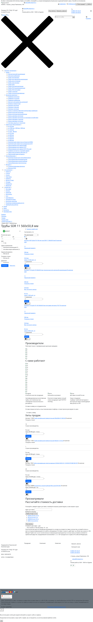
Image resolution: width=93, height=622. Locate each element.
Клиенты (8, 178)
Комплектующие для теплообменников (19, 157)
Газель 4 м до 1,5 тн (31, 513)
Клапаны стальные (13, 107)
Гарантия (8, 192)
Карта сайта (44, 581)
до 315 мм (11, 133)
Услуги (8, 175)
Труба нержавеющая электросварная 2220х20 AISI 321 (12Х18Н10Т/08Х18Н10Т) (55, 463)
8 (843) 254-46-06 (76, 12)
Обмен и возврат (61, 564)
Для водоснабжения (14, 76)
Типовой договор (11, 199)
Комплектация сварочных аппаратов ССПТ (20, 144)
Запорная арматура (11, 95)
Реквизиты (9, 184)
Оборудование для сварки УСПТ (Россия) (19, 149)
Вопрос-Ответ (10, 180)
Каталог (43, 547)
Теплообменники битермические (17, 159)
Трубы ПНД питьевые (14, 90)
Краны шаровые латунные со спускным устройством (23, 117)
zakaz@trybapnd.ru (30, 2)
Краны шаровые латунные (15, 116)
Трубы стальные (12, 91)
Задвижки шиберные (14, 100)
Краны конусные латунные (15, 112)
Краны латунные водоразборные (17, 114)
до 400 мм (11, 135)
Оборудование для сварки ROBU (17, 145)
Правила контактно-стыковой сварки (18, 151)
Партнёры (9, 177)
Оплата (8, 191)
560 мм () (6, 254)
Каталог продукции (10, 70)
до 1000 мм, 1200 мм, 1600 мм (16, 128)
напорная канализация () (10, 247)
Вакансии (8, 185)
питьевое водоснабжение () (11, 249)
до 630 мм (11, 138)
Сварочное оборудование (13, 124)
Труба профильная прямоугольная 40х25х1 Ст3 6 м (49, 440)
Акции (5, 206)
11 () (4, 243)
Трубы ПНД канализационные (16, 88)
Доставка (8, 189)
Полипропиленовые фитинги (16, 166)
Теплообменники (11, 156)
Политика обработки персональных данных (62, 583)
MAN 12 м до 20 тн (33, 521)
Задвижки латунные (13, 97)
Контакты (6, 210)
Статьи (8, 173)
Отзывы (8, 182)
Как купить (9, 194)
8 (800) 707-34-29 (76, 11)
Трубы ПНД (11, 84)
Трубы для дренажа (13, 77)
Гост (7, 196)
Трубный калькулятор (12, 204)
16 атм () (6, 262)
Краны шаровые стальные (15, 119)
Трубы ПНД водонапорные (15, 86)
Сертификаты (10, 198)
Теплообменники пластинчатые (17, 163)
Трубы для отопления (14, 81)
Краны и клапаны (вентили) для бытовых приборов (22, 110)
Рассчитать (29, 524)
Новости (8, 171)
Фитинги (8, 164)
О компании (8, 170)
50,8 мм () (6, 258)
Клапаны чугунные (13, 109)
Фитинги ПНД (12, 168)
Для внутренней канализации (16, 74)
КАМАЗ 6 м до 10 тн (33, 519)
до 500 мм (11, 137)
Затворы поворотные (14, 103)
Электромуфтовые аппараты (16, 154)
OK (1, 621)
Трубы (7, 72)
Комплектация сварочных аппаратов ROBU (20, 142)
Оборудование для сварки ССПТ (17, 147)
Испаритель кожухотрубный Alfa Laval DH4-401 (47, 485)
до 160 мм (11, 130)
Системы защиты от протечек (16, 123)
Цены (5, 208)
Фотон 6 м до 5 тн (33, 517)
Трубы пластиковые (13, 83)
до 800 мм (11, 140)
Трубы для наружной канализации (18, 79)
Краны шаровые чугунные (15, 121)
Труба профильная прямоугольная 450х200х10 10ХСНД (50, 418)
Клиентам (8, 187)
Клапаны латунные (13, 105)
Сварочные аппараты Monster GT (17, 152)
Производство (7, 211)
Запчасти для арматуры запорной (18, 102)
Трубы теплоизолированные (16, 93)
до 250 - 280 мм (12, 131)
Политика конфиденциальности (15, 203)
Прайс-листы (44, 567)
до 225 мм (11, 126)
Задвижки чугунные (13, 98)
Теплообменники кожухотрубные (17, 161)
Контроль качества (11, 201)
